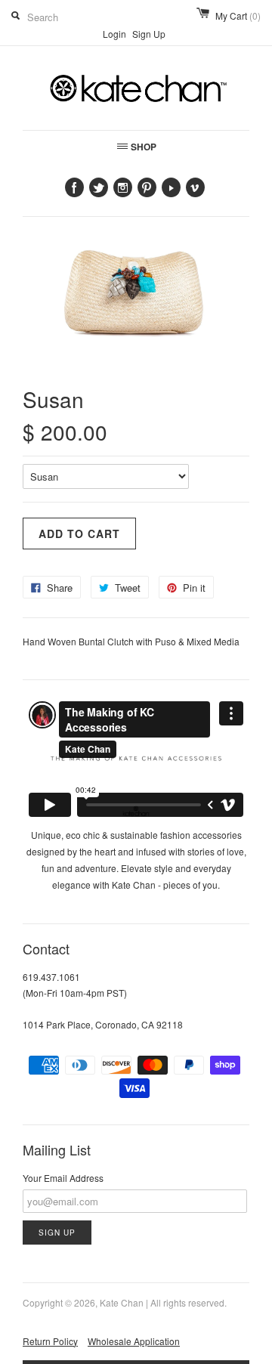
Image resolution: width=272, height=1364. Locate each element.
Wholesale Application (134, 1341)
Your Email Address (63, 1177)
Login (114, 33)
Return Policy (50, 1341)
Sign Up (148, 33)
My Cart (238, 15)
